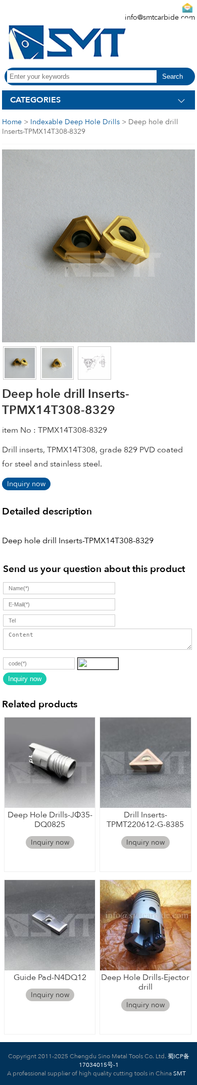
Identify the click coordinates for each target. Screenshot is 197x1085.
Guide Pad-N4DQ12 (50, 977)
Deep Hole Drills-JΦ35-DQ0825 (50, 819)
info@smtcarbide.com (160, 17)
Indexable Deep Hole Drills (75, 122)
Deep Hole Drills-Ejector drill (145, 982)
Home (12, 122)
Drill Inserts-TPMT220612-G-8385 (145, 819)
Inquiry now (26, 484)
